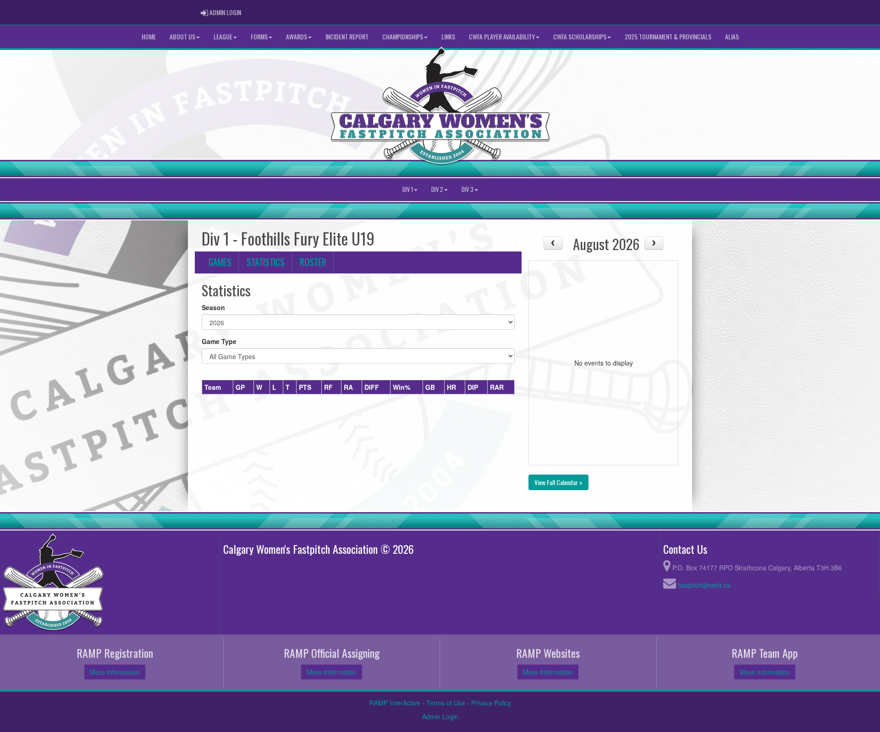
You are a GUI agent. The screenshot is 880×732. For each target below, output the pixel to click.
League (223, 36)
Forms (259, 36)
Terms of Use (445, 702)
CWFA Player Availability (502, 36)
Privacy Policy (491, 702)
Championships (402, 36)
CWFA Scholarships (579, 36)
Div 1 (407, 189)
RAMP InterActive (394, 702)
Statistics (266, 262)
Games (220, 262)
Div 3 (467, 189)
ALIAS (732, 36)
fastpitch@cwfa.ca (704, 585)
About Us (182, 36)
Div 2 (437, 189)
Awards (296, 36)
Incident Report (346, 36)
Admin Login (440, 716)
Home (149, 36)
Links (448, 36)
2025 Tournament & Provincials (668, 36)
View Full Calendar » (558, 482)
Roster (313, 262)
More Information (115, 672)
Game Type (219, 341)
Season (213, 307)
